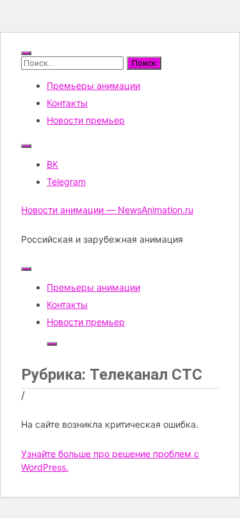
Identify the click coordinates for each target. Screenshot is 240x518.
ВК (52, 164)
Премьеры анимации (93, 85)
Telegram (66, 181)
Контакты (67, 102)
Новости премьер (86, 120)
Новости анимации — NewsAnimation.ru (107, 209)
